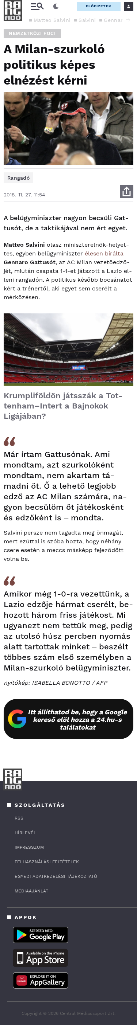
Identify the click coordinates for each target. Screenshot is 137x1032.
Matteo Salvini (52, 20)
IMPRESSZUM (29, 847)
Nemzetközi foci (32, 33)
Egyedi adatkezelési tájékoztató (56, 876)
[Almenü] (37, 6)
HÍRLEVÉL (25, 832)
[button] (127, 19)
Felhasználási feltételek (47, 861)
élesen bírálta (103, 253)
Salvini (87, 20)
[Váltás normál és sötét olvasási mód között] (56, 6)
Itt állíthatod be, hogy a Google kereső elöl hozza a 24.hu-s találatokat (77, 719)
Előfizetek (98, 6)
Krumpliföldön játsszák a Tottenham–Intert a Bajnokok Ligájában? (63, 406)
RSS (19, 818)
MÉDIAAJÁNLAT (31, 891)
